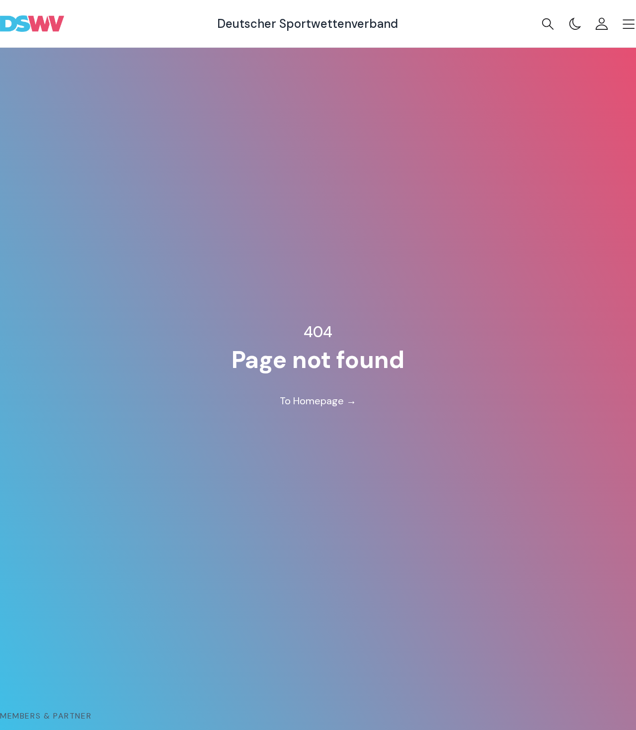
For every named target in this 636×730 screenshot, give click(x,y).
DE (606, 701)
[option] (606, 701)
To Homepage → (318, 400)
